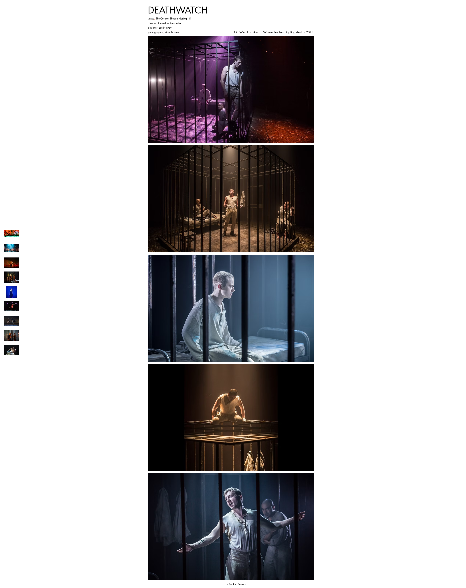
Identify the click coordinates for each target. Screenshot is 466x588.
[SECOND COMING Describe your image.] (11, 335)
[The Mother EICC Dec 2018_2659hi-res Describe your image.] (11, 233)
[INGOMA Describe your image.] (11, 277)
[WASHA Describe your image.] (11, 263)
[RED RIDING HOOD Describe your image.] (11, 306)
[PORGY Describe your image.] (11, 248)
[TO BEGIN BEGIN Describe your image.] (11, 292)
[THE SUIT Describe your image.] (11, 350)
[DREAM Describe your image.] (11, 321)
